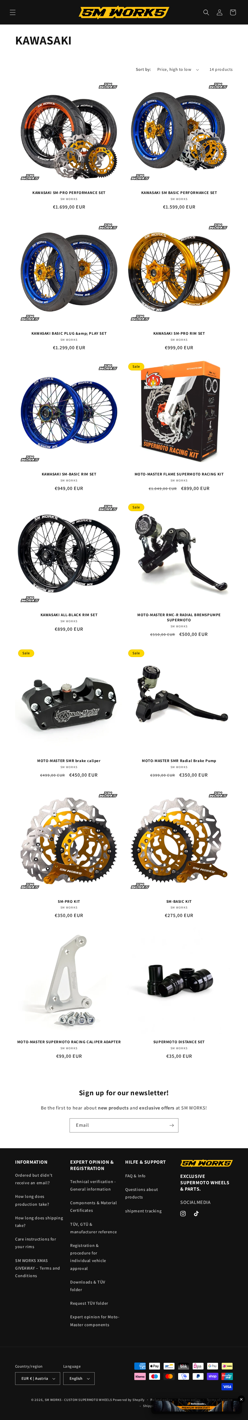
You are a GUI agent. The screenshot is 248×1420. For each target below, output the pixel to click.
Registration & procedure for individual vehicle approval (88, 1257)
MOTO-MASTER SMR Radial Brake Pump (179, 760)
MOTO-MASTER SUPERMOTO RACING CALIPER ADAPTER (69, 1042)
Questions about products (141, 1193)
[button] (12, 12)
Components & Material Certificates (93, 1206)
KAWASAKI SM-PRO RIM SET (179, 333)
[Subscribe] (171, 1125)
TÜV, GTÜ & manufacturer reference (93, 1227)
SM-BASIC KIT (179, 901)
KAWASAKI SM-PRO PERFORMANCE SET (69, 192)
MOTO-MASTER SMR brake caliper (68, 760)
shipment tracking (143, 1211)
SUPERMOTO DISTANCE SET (179, 1042)
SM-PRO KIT (69, 901)
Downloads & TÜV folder (87, 1285)
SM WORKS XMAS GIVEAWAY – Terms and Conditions (37, 1268)
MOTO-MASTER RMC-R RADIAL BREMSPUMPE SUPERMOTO (179, 618)
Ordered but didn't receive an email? (34, 1178)
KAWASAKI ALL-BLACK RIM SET (69, 615)
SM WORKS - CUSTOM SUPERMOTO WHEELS (78, 1400)
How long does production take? (32, 1200)
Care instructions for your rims (35, 1242)
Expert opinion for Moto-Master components (94, 1320)
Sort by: (143, 69)
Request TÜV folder (89, 1303)
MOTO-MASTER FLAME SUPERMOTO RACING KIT (179, 474)
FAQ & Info (135, 1175)
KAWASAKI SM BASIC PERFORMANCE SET (179, 192)
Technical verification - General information (93, 1185)
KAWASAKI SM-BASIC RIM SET (69, 474)
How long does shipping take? (39, 1221)
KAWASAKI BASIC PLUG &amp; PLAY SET (68, 333)
